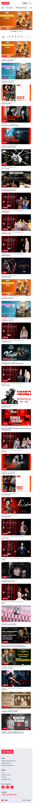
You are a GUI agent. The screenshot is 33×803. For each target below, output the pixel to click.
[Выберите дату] (3, 36)
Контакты (4, 777)
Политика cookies (6, 775)
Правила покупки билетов (8, 761)
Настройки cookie (6, 779)
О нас (3, 772)
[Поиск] (2, 7)
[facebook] (3, 787)
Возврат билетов (6, 763)
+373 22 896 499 (9, 794)
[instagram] (7, 787)
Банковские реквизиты (7, 765)
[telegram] (12, 787)
